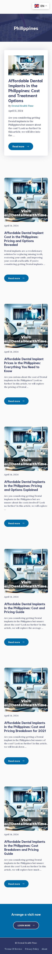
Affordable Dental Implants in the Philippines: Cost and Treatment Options (25, 90)
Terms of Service (13, 949)
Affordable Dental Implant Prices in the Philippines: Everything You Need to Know (24, 364)
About (44, 949)
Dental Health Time (23, 105)
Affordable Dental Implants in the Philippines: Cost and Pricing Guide (24, 607)
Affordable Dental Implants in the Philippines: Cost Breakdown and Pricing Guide (24, 847)
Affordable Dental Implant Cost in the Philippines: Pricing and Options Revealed (24, 238)
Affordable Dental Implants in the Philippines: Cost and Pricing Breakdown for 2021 (25, 726)
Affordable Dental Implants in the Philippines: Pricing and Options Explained (24, 485)
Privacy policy (32, 949)
